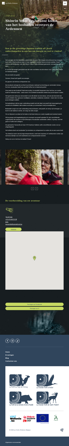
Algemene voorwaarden (13, 442)
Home (7, 352)
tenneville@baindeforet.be (13, 224)
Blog (7, 358)
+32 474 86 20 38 (11, 219)
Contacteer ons (11, 361)
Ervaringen (9, 355)
